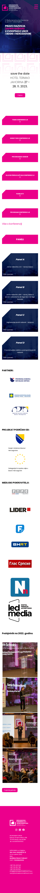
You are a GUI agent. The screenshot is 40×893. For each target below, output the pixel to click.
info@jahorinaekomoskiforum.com (21, 871)
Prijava (20, 95)
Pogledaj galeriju (10, 790)
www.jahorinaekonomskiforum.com (21, 873)
